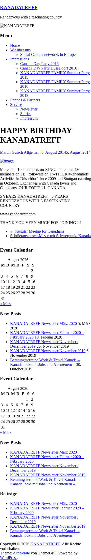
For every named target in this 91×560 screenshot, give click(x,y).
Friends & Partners (25, 100)
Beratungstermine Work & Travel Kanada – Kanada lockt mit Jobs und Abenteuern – (45, 362)
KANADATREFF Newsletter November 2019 (47, 351)
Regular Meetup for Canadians (37, 231)
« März (5, 304)
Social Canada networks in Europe (48, 54)
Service (16, 104)
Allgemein (32, 152)
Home (15, 45)
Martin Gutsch (11, 152)
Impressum (29, 118)
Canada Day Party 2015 (39, 63)
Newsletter (28, 109)
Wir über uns (20, 50)
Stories (25, 113)
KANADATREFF (18, 7)
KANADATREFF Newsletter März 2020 (43, 323)
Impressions (19, 59)
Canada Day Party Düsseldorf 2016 (48, 68)
